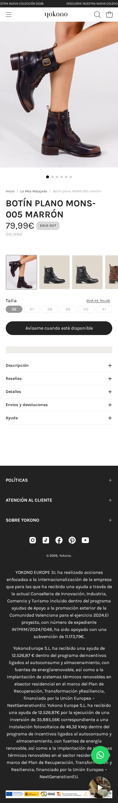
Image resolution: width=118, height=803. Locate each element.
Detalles (13, 391)
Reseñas (14, 378)
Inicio (10, 191)
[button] (97, 15)
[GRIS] (87, 272)
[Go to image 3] (57, 177)
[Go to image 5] (66, 177)
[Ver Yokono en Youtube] (85, 540)
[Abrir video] (99, 787)
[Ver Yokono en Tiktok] (46, 540)
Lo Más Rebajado (33, 191)
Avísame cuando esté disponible (59, 328)
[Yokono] (56, 14)
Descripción (17, 365)
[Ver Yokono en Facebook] (59, 540)
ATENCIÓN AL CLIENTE (29, 500)
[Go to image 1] (47, 176)
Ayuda (12, 417)
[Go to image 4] (61, 177)
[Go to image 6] (71, 177)
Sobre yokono (22, 520)
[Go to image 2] (52, 177)
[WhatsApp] (100, 755)
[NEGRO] (54, 272)
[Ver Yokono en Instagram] (32, 540)
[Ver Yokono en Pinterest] (72, 540)
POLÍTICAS (17, 480)
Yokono (65, 556)
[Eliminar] (109, 773)
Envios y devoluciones (27, 404)
